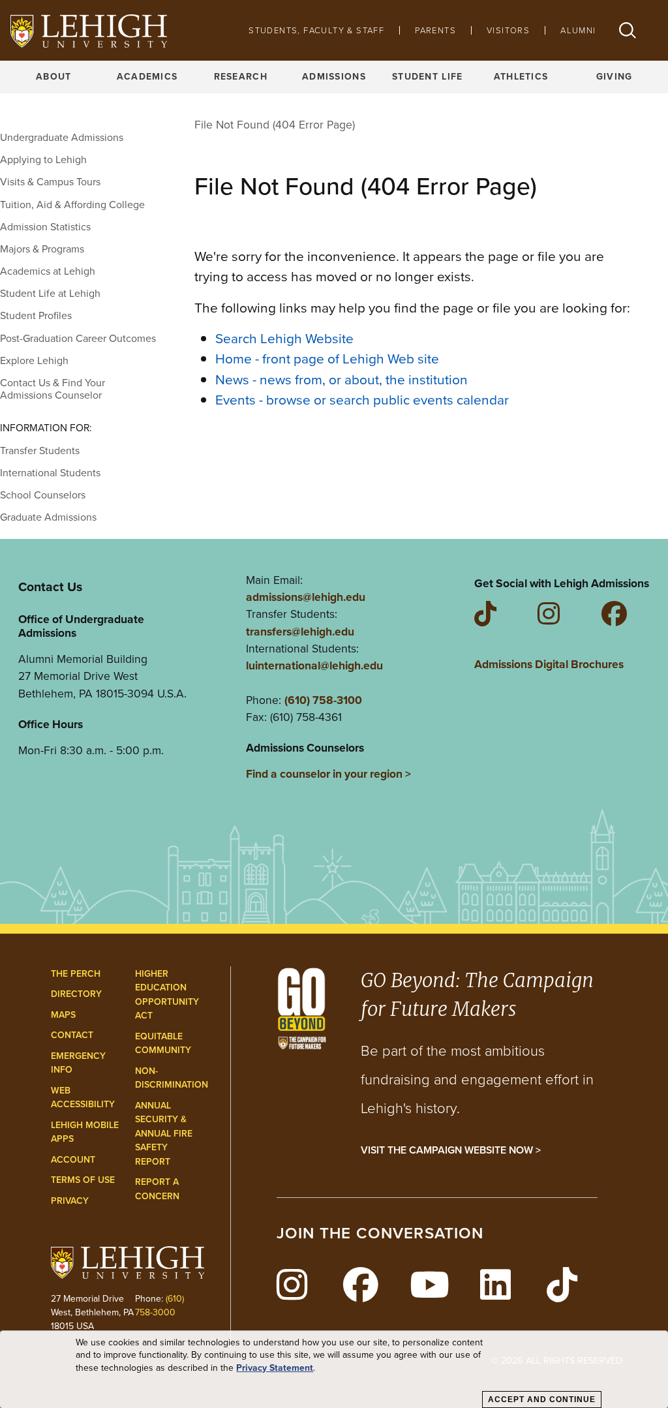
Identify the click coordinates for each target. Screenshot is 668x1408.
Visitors (508, 30)
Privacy (70, 1201)
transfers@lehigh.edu (300, 631)
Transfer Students (40, 450)
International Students (50, 473)
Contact (72, 1035)
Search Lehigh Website (284, 338)
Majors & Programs (42, 249)
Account (73, 1160)
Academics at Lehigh (47, 271)
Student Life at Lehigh (50, 293)
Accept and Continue (542, 1399)
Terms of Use (83, 1180)
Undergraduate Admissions (61, 137)
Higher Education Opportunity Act (167, 995)
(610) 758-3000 (159, 1305)
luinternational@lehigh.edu (314, 665)
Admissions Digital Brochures (549, 664)
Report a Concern (157, 1189)
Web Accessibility (83, 1098)
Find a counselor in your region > (328, 773)
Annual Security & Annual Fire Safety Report (163, 1134)
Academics (147, 77)
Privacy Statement (274, 1368)
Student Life (427, 77)
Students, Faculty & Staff (316, 30)
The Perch (75, 974)
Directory (76, 994)
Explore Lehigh (34, 360)
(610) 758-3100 (323, 700)
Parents (435, 30)
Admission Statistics (45, 227)
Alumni (578, 30)
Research (240, 77)
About (53, 77)
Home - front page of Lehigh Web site (327, 358)
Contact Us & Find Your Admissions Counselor (52, 388)
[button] (627, 30)
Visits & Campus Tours (50, 182)
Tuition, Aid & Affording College (72, 204)
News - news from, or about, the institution (341, 379)
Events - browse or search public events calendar (362, 400)
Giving (614, 77)
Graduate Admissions (48, 517)
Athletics (521, 77)
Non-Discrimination (171, 1078)
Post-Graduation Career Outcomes (78, 338)
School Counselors (42, 495)
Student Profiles (36, 315)
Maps (63, 1015)
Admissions (334, 77)
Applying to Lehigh (43, 159)
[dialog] (334, 1369)
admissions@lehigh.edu (305, 597)
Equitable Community (163, 1044)
